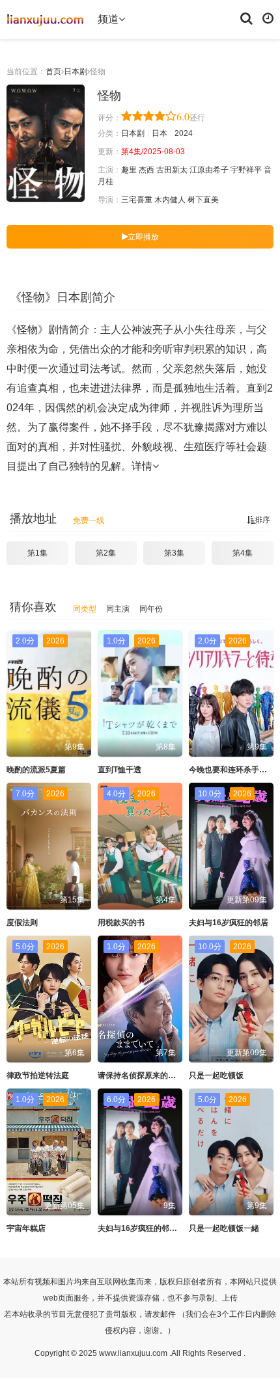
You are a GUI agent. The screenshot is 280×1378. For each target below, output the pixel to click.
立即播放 (143, 236)
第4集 (242, 553)
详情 (142, 466)
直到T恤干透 (119, 769)
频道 (108, 19)
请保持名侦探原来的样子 (141, 1075)
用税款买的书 (121, 922)
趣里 (129, 169)
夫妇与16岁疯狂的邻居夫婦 (145, 1228)
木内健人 (170, 199)
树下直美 (203, 199)
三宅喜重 (136, 199)
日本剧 (75, 71)
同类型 (84, 609)
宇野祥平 (246, 169)
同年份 (151, 609)
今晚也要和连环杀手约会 (232, 769)
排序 (262, 519)
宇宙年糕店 (26, 1228)
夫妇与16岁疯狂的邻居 (228, 922)
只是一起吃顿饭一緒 (224, 1228)
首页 (53, 71)
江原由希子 (209, 169)
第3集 (174, 553)
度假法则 (22, 922)
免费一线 (88, 520)
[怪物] (46, 143)
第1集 (37, 553)
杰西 (146, 169)
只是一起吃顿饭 (216, 1075)
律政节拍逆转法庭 (38, 1075)
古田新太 (172, 169)
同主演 (118, 609)
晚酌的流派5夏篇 (36, 769)
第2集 (106, 553)
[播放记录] (267, 17)
